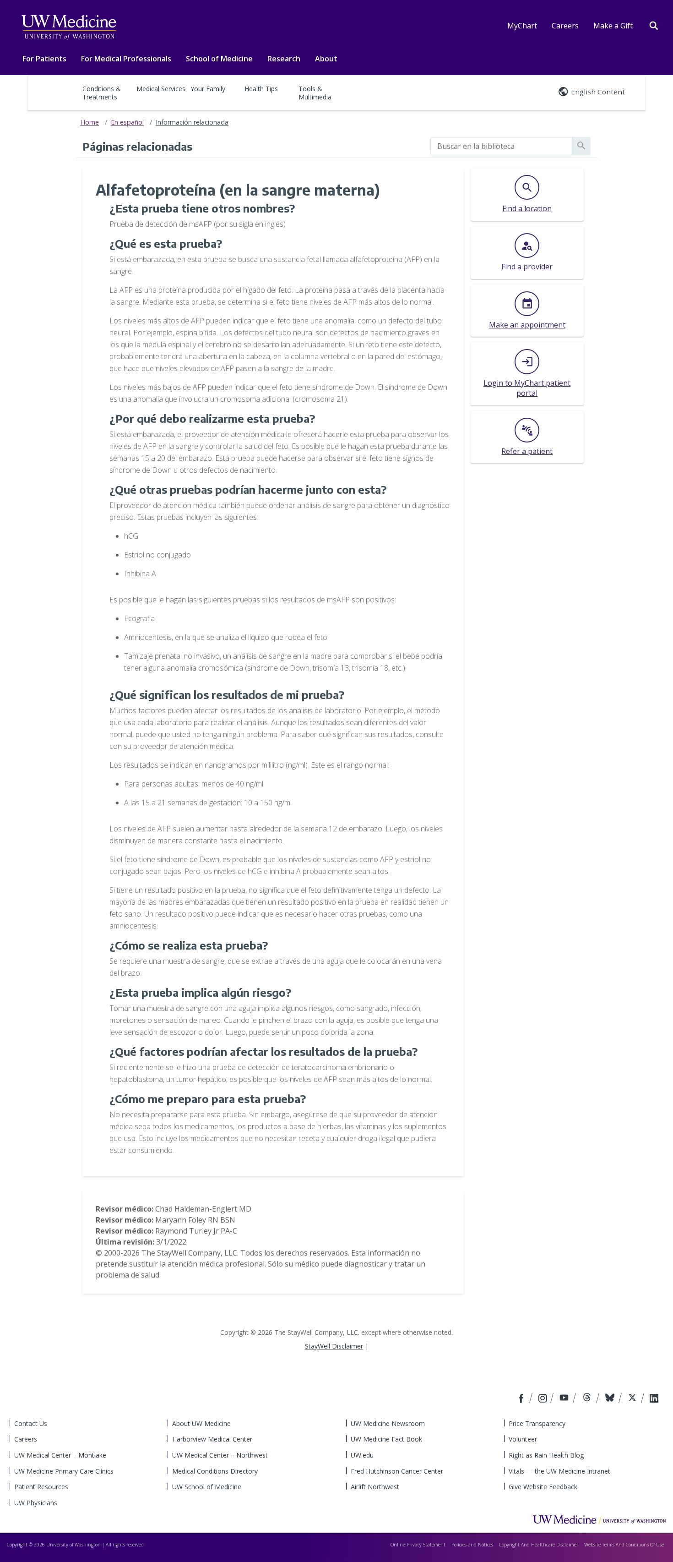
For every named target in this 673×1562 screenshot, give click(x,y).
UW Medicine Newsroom (388, 1423)
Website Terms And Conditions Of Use (624, 1544)
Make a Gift (613, 26)
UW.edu (362, 1455)
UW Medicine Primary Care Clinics (64, 1471)
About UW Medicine (201, 1423)
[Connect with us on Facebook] (522, 1399)
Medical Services (160, 88)
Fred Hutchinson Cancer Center (397, 1471)
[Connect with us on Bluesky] (611, 1399)
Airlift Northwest (375, 1486)
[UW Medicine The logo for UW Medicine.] (69, 27)
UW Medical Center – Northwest (220, 1455)
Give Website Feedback (543, 1486)
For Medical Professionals (126, 59)
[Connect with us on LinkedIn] (654, 1399)
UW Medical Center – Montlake (60, 1455)
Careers (565, 26)
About (326, 59)
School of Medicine (219, 59)
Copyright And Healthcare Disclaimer (538, 1544)
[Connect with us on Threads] (588, 1399)
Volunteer (523, 1439)
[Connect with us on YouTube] (565, 1399)
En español (127, 122)
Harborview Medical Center (212, 1439)
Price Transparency (537, 1423)
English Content (598, 91)
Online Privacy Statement (418, 1544)
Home (89, 122)
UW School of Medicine (206, 1486)
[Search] (653, 25)
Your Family (207, 88)
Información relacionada (192, 122)
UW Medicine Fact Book (386, 1439)
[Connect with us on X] (633, 1399)
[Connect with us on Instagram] (543, 1399)
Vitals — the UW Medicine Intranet (559, 1471)
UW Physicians (35, 1502)
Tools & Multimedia (315, 92)
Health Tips (261, 88)
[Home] (599, 1519)
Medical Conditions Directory (215, 1471)
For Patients (44, 59)
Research (283, 59)
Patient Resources (41, 1486)
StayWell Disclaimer (334, 1346)
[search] (501, 146)
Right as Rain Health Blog (546, 1455)
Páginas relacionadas (137, 146)
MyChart (522, 26)
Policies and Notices (472, 1544)
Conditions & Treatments (101, 92)
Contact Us (30, 1423)
